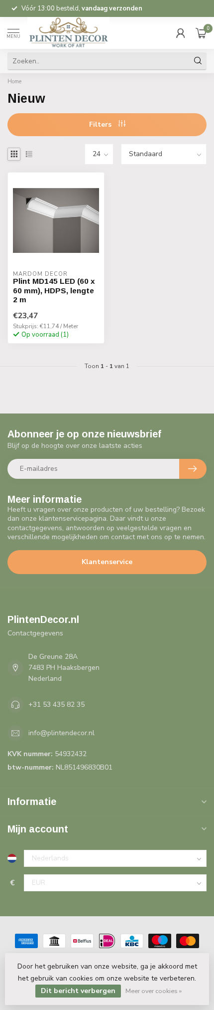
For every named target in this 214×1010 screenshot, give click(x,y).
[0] (201, 33)
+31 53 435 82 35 (56, 704)
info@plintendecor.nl (61, 733)
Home (14, 81)
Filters (101, 124)
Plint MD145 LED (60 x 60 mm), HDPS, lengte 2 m (54, 290)
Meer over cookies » (153, 991)
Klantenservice (107, 562)
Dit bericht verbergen (78, 991)
